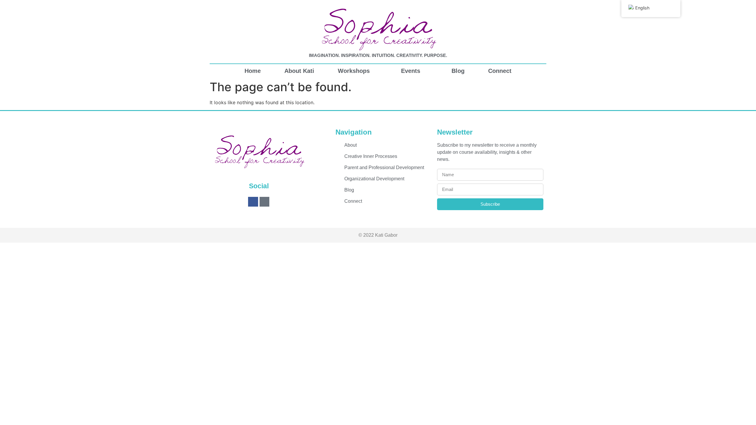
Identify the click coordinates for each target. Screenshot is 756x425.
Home (253, 71)
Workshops (354, 71)
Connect (499, 71)
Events (410, 71)
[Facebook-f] (253, 202)
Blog (458, 71)
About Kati (299, 71)
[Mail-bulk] (265, 202)
